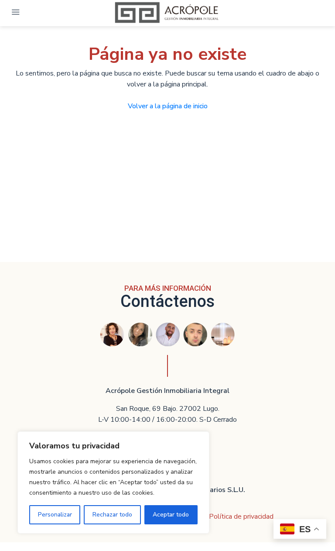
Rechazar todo (112, 514)
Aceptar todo (171, 514)
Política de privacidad (241, 516)
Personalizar (55, 514)
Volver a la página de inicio (168, 106)
